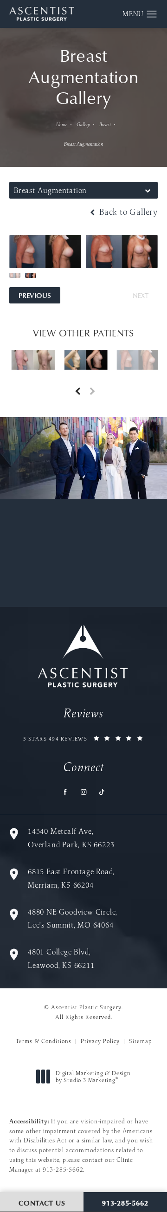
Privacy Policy (100, 1041)
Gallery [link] (83, 125)
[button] (152, 14)
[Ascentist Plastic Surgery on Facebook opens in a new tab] (65, 792)
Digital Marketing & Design (93, 1077)
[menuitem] (65, 792)
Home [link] (61, 125)
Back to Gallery (127, 212)
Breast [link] (105, 125)
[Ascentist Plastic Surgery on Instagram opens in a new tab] (84, 792)
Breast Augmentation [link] (83, 144)
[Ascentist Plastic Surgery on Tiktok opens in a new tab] (102, 792)
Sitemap (140, 1041)
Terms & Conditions (43, 1041)
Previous (35, 295)
